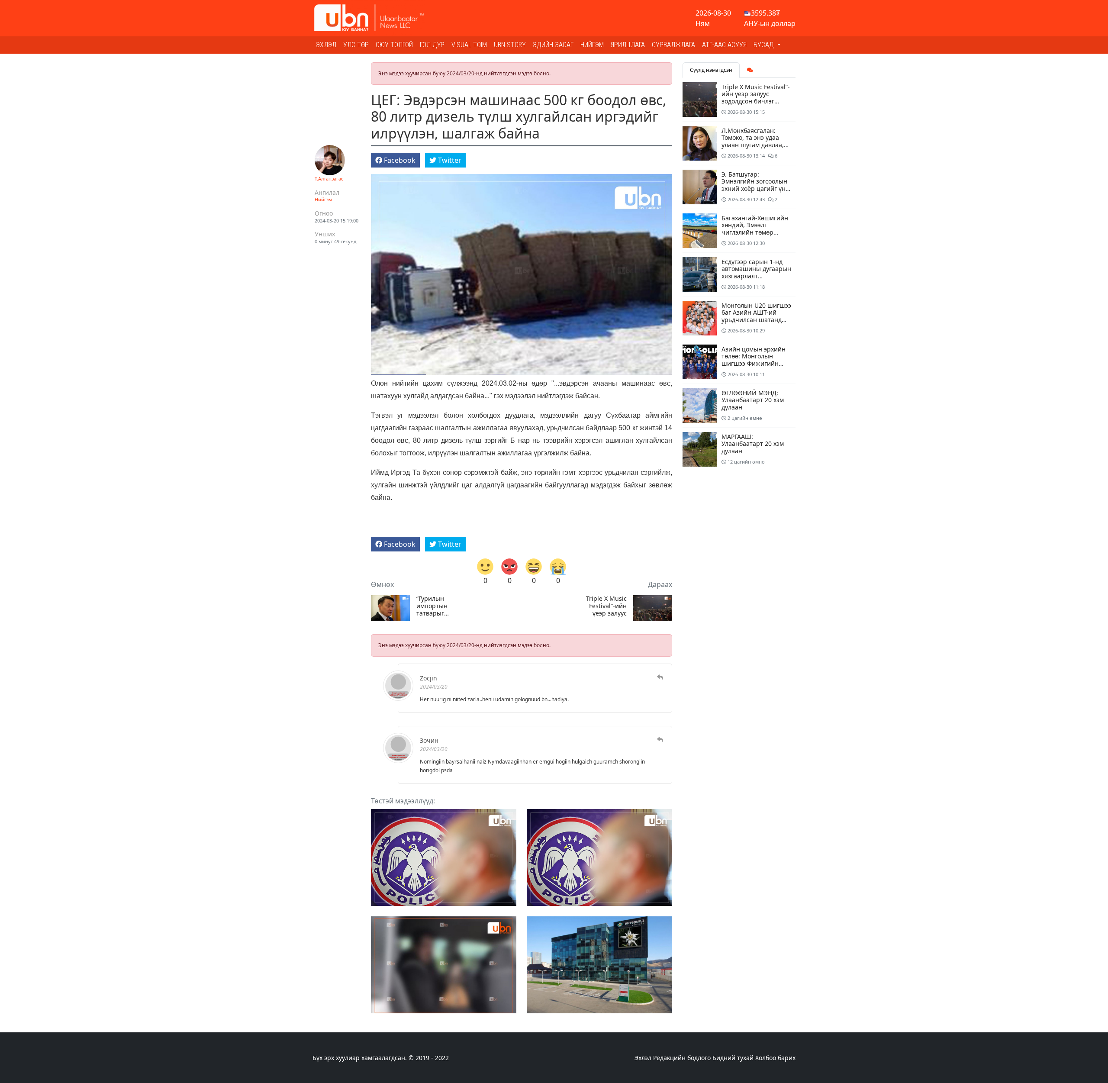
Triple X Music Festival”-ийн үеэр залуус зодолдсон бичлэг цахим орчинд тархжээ (606, 606)
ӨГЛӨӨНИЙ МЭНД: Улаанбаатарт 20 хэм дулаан (752, 400)
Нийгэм (592, 45)
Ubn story (510, 45)
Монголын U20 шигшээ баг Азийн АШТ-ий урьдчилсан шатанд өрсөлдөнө (756, 316)
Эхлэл (326, 45)
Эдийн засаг (553, 45)
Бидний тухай (733, 1058)
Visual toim (469, 45)
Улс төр (356, 45)
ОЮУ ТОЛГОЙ (394, 45)
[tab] (750, 70)
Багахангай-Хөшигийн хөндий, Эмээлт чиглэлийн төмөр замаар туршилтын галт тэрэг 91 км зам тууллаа (754, 236)
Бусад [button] (765, 45)
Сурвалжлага (673, 45)
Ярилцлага (628, 45)
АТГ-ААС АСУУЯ (724, 45)
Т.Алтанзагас (329, 178)
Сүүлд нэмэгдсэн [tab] (711, 70)
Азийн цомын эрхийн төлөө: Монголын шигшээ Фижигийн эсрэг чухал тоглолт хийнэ (753, 363)
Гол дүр (432, 45)
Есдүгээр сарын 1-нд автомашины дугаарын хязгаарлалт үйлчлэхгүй (756, 272)
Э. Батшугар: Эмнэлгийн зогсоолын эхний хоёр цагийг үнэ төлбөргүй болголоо (755, 185)
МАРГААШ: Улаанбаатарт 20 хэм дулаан (752, 443)
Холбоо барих (775, 1058)
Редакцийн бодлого (682, 1058)
